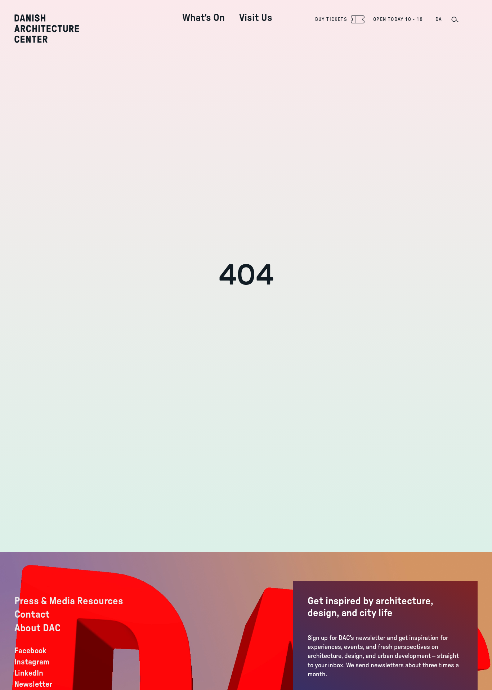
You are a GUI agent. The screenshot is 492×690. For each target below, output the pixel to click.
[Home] (46, 28)
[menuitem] (203, 12)
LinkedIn (28, 673)
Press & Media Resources (68, 601)
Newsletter (33, 684)
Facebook (30, 651)
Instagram (31, 662)
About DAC (37, 628)
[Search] (454, 19)
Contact (32, 614)
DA (438, 19)
